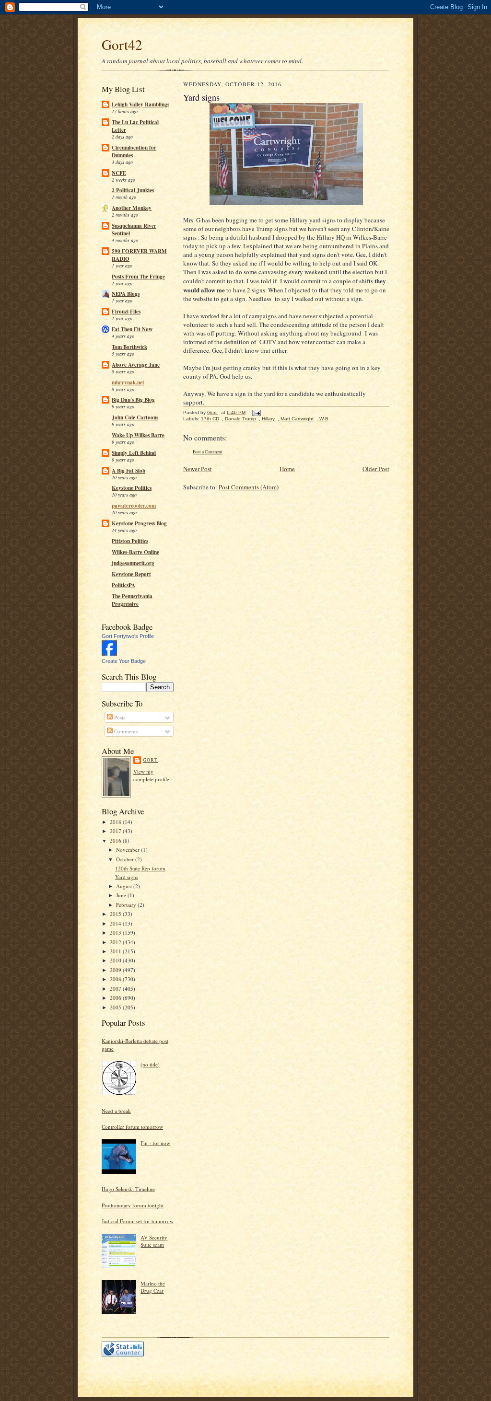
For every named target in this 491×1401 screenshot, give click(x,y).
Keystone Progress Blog (139, 523)
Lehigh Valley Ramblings (140, 104)
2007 (116, 988)
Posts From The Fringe (138, 276)
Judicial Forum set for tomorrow (138, 1221)
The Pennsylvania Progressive (132, 600)
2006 (116, 997)
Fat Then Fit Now (132, 329)
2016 (116, 840)
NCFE (119, 173)
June (122, 895)
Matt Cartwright (297, 418)
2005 (116, 1007)
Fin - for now (155, 1142)
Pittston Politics (130, 541)
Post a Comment (207, 452)
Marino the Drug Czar (152, 1287)
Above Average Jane (136, 365)
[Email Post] (256, 412)
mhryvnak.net (128, 382)
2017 (116, 830)
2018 (116, 821)
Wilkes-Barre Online (135, 552)
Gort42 (122, 44)
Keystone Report (131, 574)
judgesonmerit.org (133, 563)
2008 (116, 979)
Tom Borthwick (129, 347)
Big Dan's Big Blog (133, 400)
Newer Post (197, 468)
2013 (116, 932)
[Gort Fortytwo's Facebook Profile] (109, 653)
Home (287, 468)
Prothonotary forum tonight (133, 1205)
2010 (116, 960)
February (127, 904)
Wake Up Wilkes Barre (138, 435)
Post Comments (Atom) (249, 487)
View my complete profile (151, 775)
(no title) (150, 1064)
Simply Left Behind (134, 453)
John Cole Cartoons (135, 417)
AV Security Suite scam (153, 1241)
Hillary (268, 418)
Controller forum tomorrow (132, 1126)
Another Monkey (132, 208)
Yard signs (126, 876)
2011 (116, 951)
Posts (119, 717)
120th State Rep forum (140, 868)
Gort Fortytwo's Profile (128, 636)
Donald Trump (240, 418)
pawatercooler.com (134, 505)
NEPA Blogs (126, 294)
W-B (323, 418)
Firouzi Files (126, 311)
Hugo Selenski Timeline (128, 1189)
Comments (125, 731)
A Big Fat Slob (128, 471)
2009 (116, 969)
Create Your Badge (124, 661)
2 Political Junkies (133, 190)
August (124, 886)
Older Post (375, 468)
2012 (116, 942)
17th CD (210, 418)
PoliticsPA (123, 585)
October (125, 859)
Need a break (116, 1110)
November (128, 849)
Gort (150, 759)
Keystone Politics (132, 488)
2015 (116, 913)
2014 (116, 923)
